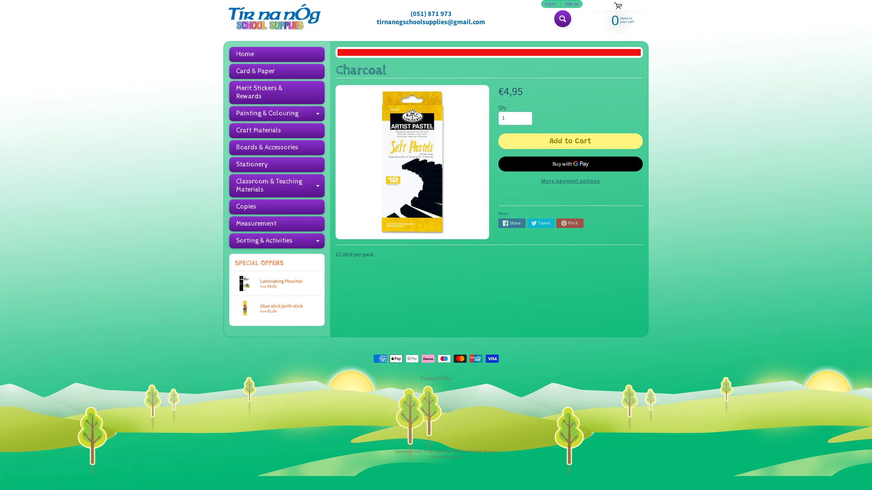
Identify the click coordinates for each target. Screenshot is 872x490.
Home (245, 54)
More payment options (570, 181)
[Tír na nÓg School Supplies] (274, 18)
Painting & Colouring (280, 115)
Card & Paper (255, 71)
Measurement (256, 224)
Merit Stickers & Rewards (259, 92)
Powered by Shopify (447, 456)
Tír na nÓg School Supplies (444, 451)
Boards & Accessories (267, 147)
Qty (502, 107)
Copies (246, 207)
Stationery (252, 164)
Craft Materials (258, 130)
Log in (550, 4)
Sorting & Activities (280, 242)
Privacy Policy (436, 378)
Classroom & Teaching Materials (280, 186)
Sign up (572, 4)
